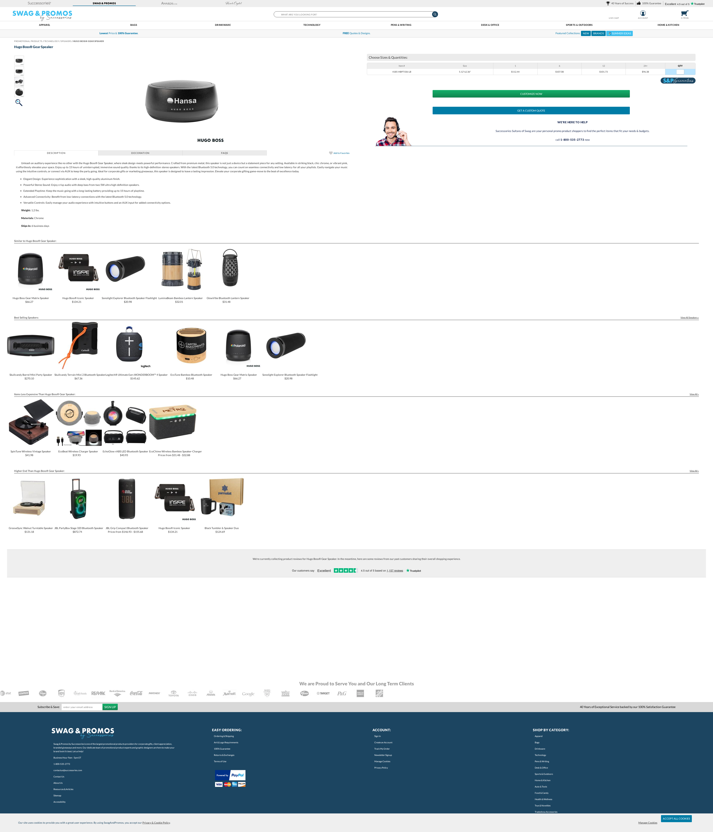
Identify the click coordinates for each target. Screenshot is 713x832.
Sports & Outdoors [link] (544, 774)
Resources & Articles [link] (63, 789)
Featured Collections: (593, 33)
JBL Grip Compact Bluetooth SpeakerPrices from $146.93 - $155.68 (127, 529)
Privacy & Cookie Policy (156, 822)
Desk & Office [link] (541, 767)
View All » (694, 394)
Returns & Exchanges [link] (224, 755)
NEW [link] (586, 33)
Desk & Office (490, 24)
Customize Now (531, 93)
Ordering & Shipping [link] (224, 736)
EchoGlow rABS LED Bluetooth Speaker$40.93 (125, 453)
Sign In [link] (377, 736)
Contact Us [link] (58, 776)
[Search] (435, 14)
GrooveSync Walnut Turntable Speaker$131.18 (31, 529)
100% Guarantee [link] (222, 748)
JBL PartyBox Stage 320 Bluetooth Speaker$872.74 (78, 529)
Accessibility (59, 801)
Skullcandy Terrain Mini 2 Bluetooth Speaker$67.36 (79, 376)
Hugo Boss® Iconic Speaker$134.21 (78, 299)
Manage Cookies (647, 822)
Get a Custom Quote (531, 110)
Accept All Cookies (676, 818)
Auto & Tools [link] (541, 786)
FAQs (224, 152)
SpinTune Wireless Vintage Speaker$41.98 (31, 453)
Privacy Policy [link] (381, 767)
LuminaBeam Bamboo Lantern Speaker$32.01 (180, 299)
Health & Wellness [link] (543, 799)
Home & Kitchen (668, 24)
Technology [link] (540, 755)
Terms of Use (220, 761)
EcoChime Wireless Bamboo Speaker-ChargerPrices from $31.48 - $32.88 (175, 453)
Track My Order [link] (382, 748)
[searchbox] (356, 14)
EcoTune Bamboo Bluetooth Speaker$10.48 (191, 376)
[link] (620, 3)
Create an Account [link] (383, 742)
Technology (311, 24)
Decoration (140, 152)
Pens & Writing (401, 24)
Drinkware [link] (540, 748)
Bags (133, 24)
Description (56, 152)
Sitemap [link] (57, 795)
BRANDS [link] (598, 33)
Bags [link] (537, 742)
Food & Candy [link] (541, 793)
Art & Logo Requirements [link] (226, 742)
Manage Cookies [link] (382, 761)
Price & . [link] (119, 33)
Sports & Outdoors (579, 24)
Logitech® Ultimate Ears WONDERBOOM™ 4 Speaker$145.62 (136, 376)
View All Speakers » (690, 317)
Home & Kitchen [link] (543, 780)
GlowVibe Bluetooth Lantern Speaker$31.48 (228, 299)
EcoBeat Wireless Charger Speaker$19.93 (78, 453)
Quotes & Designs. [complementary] (356, 33)
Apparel (44, 24)
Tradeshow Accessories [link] (546, 811)
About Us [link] (58, 783)
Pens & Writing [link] (542, 761)
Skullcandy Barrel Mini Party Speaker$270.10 (30, 376)
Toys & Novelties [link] (543, 805)
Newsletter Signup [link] (383, 755)
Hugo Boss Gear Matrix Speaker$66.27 (31, 299)
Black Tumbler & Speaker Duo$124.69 (222, 529)
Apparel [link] (539, 736)
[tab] (56, 153)
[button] (39, 3)
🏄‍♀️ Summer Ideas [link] (619, 33)
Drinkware (223, 24)
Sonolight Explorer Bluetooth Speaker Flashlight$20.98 (129, 299)
